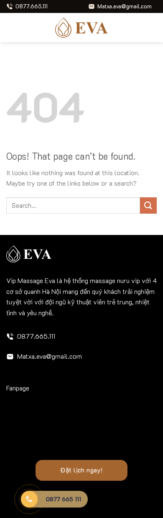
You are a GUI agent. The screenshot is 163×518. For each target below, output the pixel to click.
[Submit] (148, 205)
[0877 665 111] (29, 499)
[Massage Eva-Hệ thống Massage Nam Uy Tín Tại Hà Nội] (81, 28)
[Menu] (11, 27)
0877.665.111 (36, 336)
